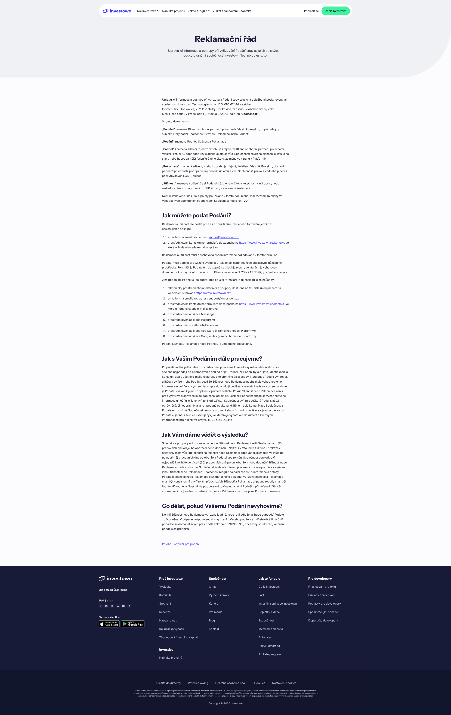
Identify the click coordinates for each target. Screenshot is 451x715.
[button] (147, 11)
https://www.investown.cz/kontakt (261, 242)
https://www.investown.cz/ (213, 293)
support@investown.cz (224, 237)
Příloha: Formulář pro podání (180, 544)
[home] (117, 11)
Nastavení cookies (284, 683)
